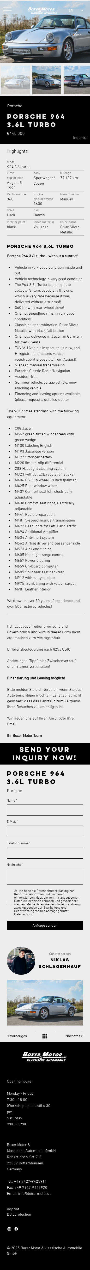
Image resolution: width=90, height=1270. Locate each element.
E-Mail (11, 822)
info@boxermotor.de (34, 1193)
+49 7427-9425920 (31, 1187)
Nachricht (14, 865)
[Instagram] (9, 1229)
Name (11, 801)
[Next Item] (75, 32)
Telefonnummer (18, 843)
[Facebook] (16, 1229)
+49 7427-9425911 (30, 1181)
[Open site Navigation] (7, 10)
